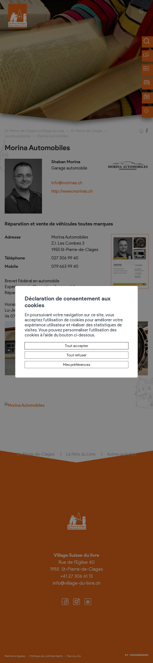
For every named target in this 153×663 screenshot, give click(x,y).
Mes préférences (76, 364)
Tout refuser (76, 355)
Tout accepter (76, 346)
